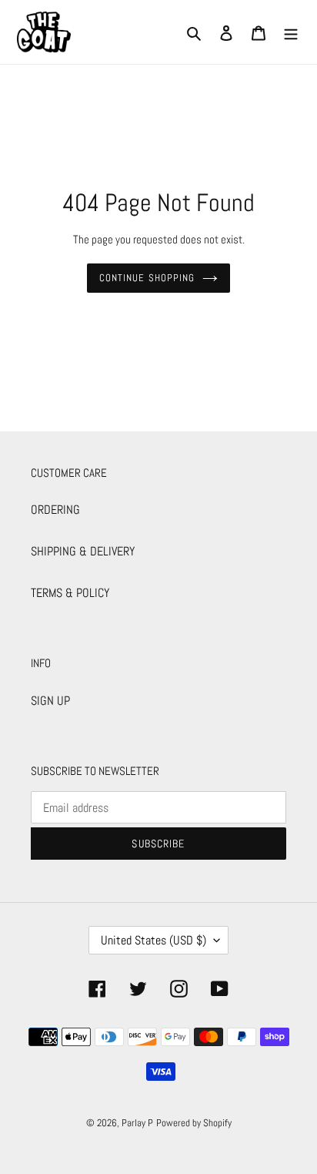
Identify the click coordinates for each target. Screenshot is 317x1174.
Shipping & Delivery (83, 551)
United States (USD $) (153, 940)
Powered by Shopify (194, 1122)
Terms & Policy (70, 593)
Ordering (55, 509)
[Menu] (291, 32)
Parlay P (137, 1122)
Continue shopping (147, 277)
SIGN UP (50, 701)
